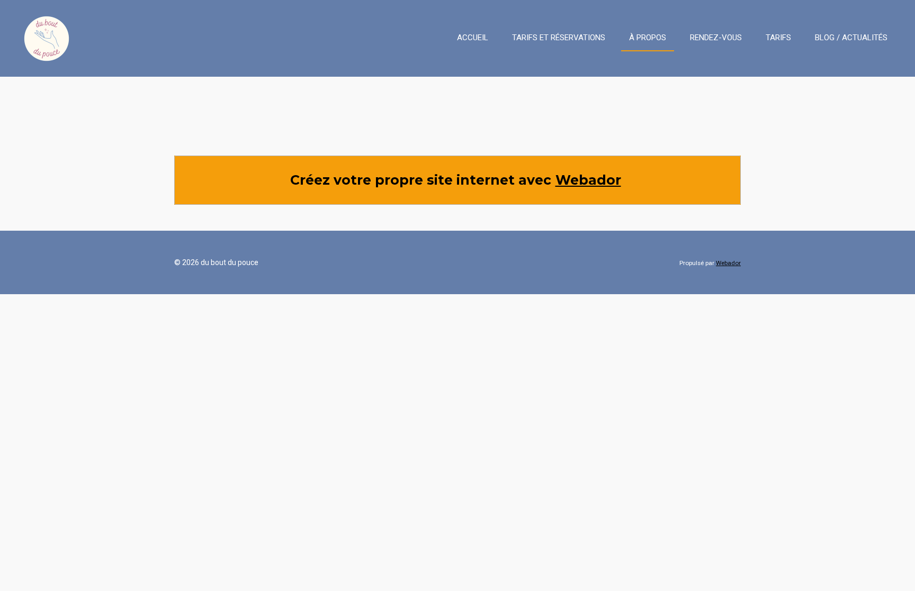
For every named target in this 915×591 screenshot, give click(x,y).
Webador (588, 180)
